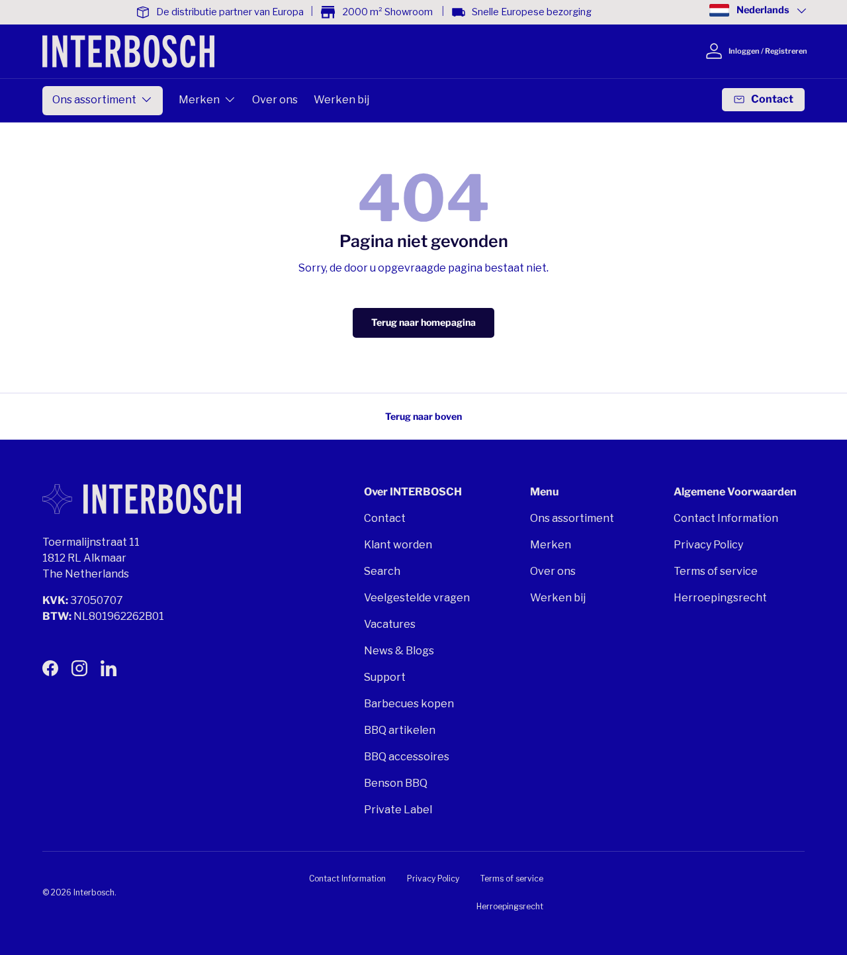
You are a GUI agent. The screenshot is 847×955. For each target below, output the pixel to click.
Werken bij (341, 99)
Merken (199, 99)
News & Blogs (399, 650)
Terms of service (716, 571)
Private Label (398, 809)
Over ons (275, 99)
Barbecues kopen (409, 703)
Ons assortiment (94, 99)
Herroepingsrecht (720, 597)
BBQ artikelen (399, 730)
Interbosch (93, 892)
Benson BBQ (395, 783)
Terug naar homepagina (423, 322)
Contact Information (726, 518)
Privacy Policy (708, 544)
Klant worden (398, 544)
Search (382, 571)
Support (385, 677)
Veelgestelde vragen (417, 597)
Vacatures (390, 624)
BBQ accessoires (406, 756)
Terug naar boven (423, 416)
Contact (385, 518)
